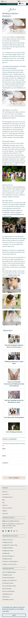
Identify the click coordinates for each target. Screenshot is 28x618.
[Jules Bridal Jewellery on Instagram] (14, 531)
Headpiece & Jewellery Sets (9, 564)
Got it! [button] (14, 615)
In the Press (5, 494)
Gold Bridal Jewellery (7, 583)
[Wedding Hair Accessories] (11, 309)
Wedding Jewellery (12, 275)
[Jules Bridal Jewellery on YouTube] (9, 531)
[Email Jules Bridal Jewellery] (17, 531)
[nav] (4, 1)
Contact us (5, 513)
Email (4, 455)
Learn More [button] (5, 611)
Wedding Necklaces (7, 594)
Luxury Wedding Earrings (9, 572)
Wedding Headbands (7, 548)
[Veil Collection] (11, 325)
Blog (3, 500)
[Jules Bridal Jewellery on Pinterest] (11, 531)
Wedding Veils (13, 277)
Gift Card (4, 505)
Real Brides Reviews (7, 497)
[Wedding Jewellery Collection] (11, 293)
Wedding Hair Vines (7, 542)
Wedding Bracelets (7, 575)
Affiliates (4, 510)
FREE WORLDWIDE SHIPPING (14, 4)
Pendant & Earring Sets (8, 577)
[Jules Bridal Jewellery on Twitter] (3, 531)
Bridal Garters (6, 597)
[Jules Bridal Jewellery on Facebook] (6, 531)
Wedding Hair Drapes (8, 550)
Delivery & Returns (7, 508)
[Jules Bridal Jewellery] (14, 9)
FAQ (3, 502)
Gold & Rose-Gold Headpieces (10, 561)
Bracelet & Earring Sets (8, 591)
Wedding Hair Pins (7, 558)
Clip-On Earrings (6, 588)
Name (4, 448)
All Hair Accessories (7, 539)
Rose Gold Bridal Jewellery (9, 586)
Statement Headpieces (8, 556)
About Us (4, 491)
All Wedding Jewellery (8, 599)
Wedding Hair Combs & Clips (9, 545)
